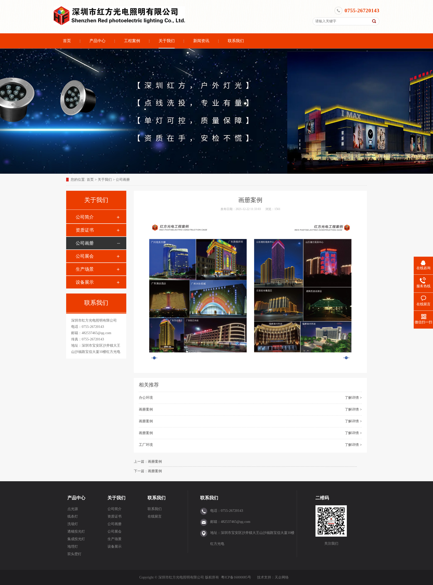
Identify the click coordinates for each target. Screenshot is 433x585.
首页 (67, 41)
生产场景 (85, 269)
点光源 (72, 509)
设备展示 (85, 282)
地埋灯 (72, 546)
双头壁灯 (74, 554)
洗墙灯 (72, 524)
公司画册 (123, 179)
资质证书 (85, 230)
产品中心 (97, 41)
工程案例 (132, 41)
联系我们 (236, 41)
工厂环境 (146, 445)
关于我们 (167, 41)
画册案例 (146, 409)
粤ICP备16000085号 (236, 577)
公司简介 (85, 217)
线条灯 (72, 516)
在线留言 (155, 516)
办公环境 (146, 398)
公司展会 (85, 256)
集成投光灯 (76, 539)
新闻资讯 (201, 41)
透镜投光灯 (76, 531)
